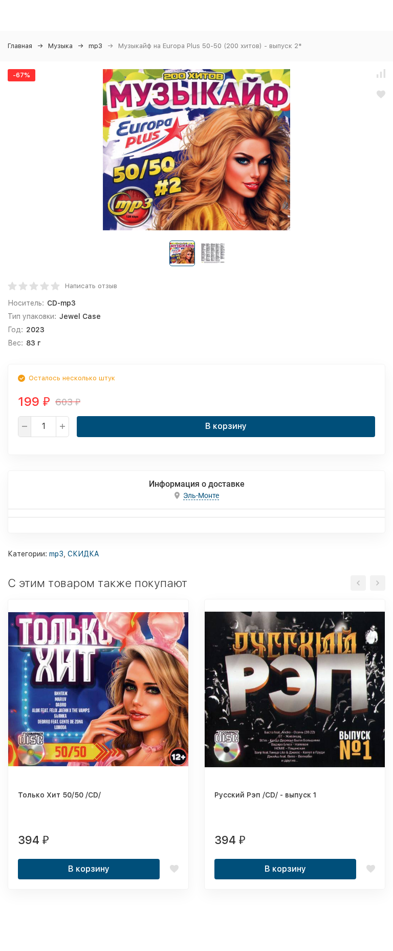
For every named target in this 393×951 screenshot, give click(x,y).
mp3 (95, 46)
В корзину (226, 426)
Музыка (60, 46)
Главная (20, 46)
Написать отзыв (91, 286)
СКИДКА (83, 554)
